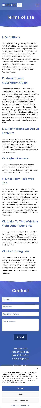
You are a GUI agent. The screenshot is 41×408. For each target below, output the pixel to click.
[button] (38, 368)
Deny (20, 394)
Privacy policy (24, 405)
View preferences (20, 400)
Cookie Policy (15, 405)
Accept (20, 388)
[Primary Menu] (37, 5)
